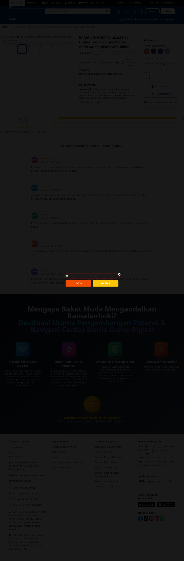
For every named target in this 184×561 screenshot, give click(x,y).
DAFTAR (105, 283)
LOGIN (78, 283)
